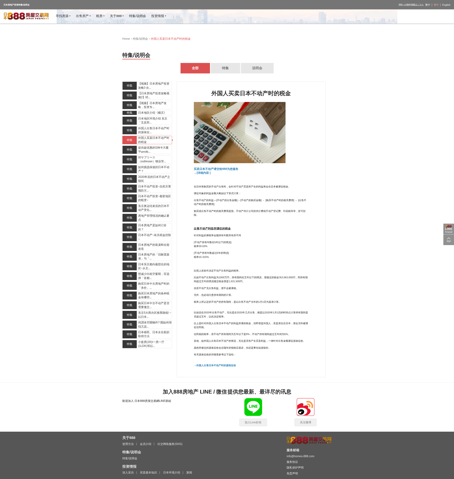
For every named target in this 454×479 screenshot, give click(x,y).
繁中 (427, 4)
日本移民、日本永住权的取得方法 (153, 334)
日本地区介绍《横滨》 (152, 112)
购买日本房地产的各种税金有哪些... (153, 295)
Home (126, 38)
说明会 (257, 68)
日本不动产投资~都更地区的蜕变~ (154, 198)
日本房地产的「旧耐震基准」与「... (153, 256)
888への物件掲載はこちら (411, 4)
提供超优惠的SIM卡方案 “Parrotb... (153, 149)
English (446, 4)
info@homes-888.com (300, 456)
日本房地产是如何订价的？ (152, 227)
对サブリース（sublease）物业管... (152, 159)
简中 (436, 4)
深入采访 (128, 472)
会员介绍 (145, 443)
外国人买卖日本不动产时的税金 (153, 139)
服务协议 (292, 461)
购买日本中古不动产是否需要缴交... (153, 305)
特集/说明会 (140, 38)
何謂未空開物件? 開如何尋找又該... (155, 324)
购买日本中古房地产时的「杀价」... (153, 285)
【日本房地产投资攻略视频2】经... (153, 95)
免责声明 (292, 473)
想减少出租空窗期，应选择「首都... (153, 275)
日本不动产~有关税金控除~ (154, 237)
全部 (195, 68)
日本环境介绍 (171, 472)
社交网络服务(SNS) (169, 443)
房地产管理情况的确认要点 (153, 217)
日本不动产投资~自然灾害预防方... (154, 188)
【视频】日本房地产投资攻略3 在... (153, 85)
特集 (225, 68)
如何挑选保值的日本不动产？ (153, 169)
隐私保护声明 (295, 467)
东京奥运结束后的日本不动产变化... (153, 207)
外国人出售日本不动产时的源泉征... (153, 130)
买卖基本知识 (148, 472)
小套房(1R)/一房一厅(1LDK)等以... (151, 343)
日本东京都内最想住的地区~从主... (153, 266)
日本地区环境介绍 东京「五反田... (152, 120)
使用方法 (128, 443)
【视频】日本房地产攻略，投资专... (152, 105)
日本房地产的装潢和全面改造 (153, 246)
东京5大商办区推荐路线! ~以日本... (154, 314)
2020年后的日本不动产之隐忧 (154, 178)
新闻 (189, 472)
